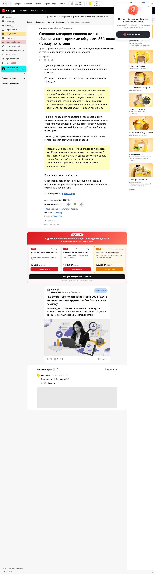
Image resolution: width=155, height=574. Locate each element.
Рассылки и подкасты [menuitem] (10, 84)
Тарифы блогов (7, 571)
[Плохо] (81, 204)
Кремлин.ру (68, 193)
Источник (48, 212)
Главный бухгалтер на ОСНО (75, 252)
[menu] (14, 43)
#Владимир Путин (52, 209)
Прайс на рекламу (8, 568)
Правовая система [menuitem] (9, 78)
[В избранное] (49, 60)
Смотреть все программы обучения (77, 277)
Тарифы (34, 11)
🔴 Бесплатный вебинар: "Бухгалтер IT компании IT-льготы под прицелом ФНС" (77, 17)
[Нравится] (45, 60)
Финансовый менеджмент (107, 252)
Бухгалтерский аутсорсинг (71, 292)
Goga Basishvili (46, 375)
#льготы (65, 209)
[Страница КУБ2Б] (48, 290)
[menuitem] (13, 17)
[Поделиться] (52, 60)
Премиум (23, 11)
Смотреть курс (44, 269)
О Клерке (44, 11)
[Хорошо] (68, 204)
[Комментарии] (48, 359)
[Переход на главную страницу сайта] (8, 11)
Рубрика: (48, 216)
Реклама (19, 568)
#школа (74, 209)
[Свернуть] (152, 572)
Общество (57, 28)
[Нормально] (75, 204)
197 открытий (49, 221)
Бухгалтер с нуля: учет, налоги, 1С (44, 253)
